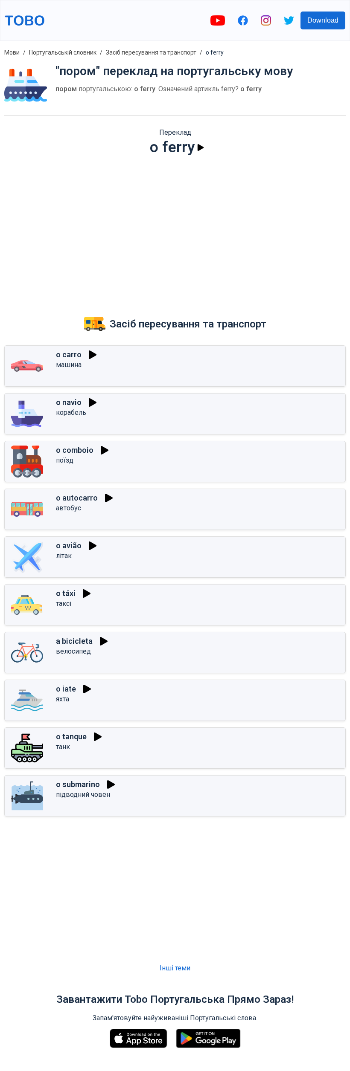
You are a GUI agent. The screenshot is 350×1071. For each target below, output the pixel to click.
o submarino (78, 784)
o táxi (66, 593)
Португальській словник (62, 52)
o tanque (71, 736)
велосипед (73, 651)
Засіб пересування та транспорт (151, 52)
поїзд (64, 460)
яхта (62, 699)
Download (322, 20)
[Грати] (201, 147)
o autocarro (77, 497)
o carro (69, 354)
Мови (12, 52)
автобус (68, 508)
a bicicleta (74, 641)
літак (64, 556)
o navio (69, 402)
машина (69, 365)
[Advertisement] (175, 228)
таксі (63, 603)
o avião (69, 545)
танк (63, 747)
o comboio (74, 450)
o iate (66, 688)
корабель (71, 412)
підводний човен (83, 794)
